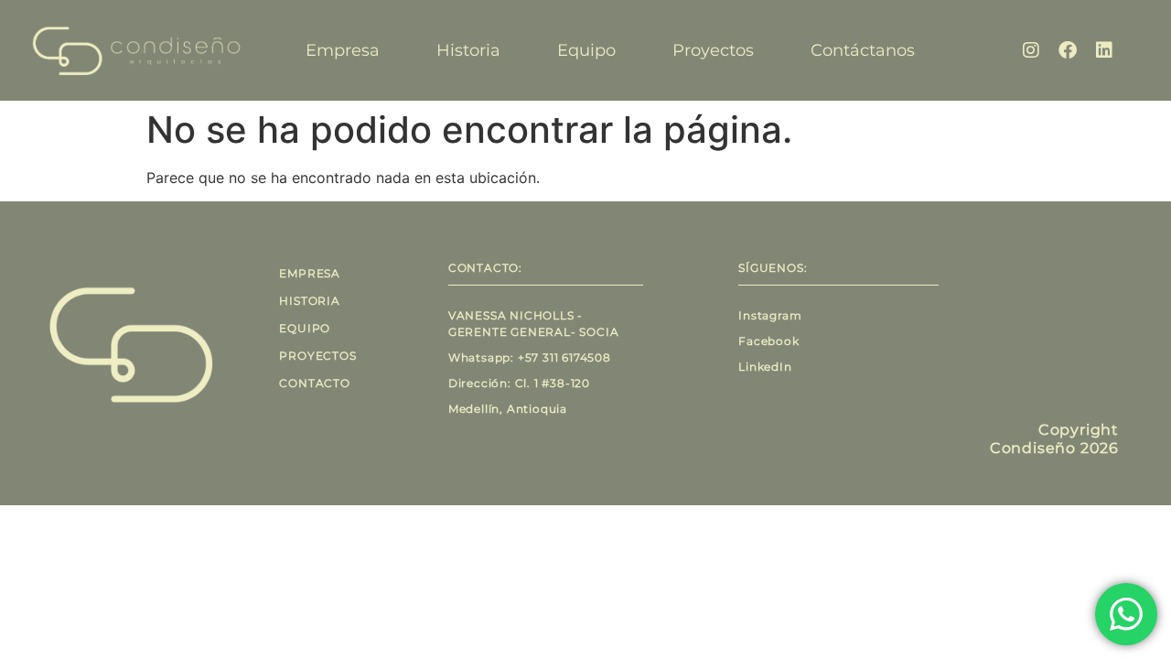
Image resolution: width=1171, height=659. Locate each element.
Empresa (343, 50)
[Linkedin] (1104, 50)
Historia (468, 50)
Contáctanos (863, 50)
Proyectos (713, 50)
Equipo (586, 50)
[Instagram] (1031, 50)
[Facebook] (1067, 50)
